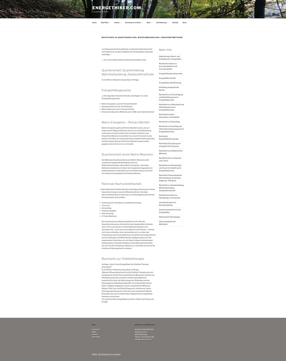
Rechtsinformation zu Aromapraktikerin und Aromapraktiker (168, 66)
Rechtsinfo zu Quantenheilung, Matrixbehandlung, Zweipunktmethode (171, 188)
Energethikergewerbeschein (170, 74)
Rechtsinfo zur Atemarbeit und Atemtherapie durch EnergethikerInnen (171, 107)
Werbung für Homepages (169, 217)
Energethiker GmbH (167, 78)
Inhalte (116, 22)
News (185, 22)
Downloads (96, 337)
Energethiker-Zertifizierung (170, 83)
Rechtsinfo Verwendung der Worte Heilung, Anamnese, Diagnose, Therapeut (170, 178)
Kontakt (175, 22)
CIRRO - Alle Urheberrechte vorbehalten (106, 354)
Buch (148, 22)
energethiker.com (117, 7)
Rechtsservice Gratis (133, 22)
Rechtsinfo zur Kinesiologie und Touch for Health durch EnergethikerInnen (170, 168)
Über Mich (104, 22)
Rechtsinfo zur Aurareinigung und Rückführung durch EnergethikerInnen (171, 97)
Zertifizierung (161, 22)
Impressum (96, 329)
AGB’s (94, 332)
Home (94, 22)
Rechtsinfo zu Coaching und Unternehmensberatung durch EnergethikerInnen (171, 129)
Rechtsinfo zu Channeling (169, 122)
